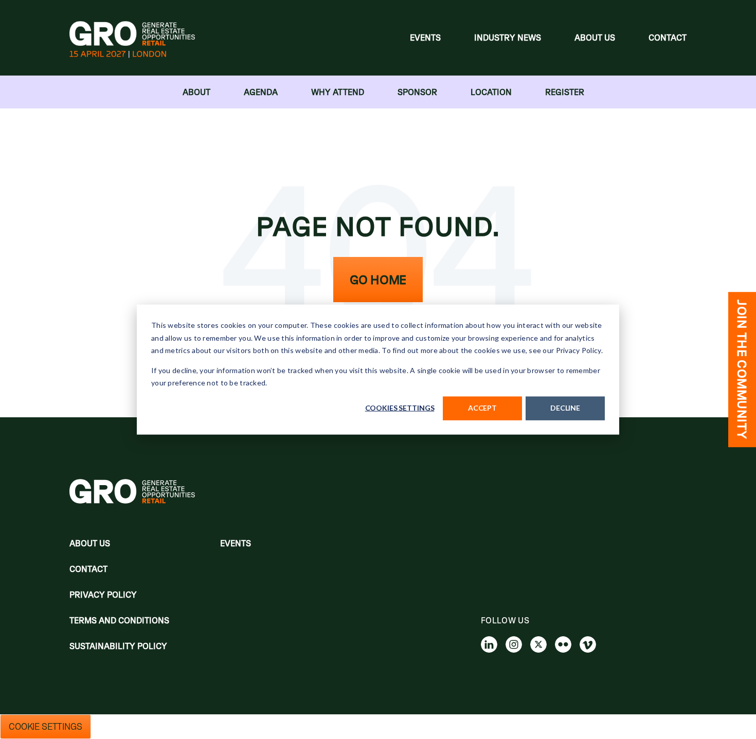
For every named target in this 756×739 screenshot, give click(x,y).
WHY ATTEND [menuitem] (337, 92)
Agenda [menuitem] (261, 92)
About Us (89, 543)
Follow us (505, 620)
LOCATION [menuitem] (491, 92)
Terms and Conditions (119, 620)
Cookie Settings (45, 727)
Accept (482, 407)
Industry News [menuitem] (507, 37)
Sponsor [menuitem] (417, 92)
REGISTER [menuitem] (564, 92)
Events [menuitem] (425, 37)
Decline (565, 407)
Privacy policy (103, 594)
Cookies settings (400, 407)
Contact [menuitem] (668, 37)
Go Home (378, 279)
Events (235, 543)
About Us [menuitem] (594, 37)
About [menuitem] (196, 92)
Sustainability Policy (118, 646)
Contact (88, 569)
